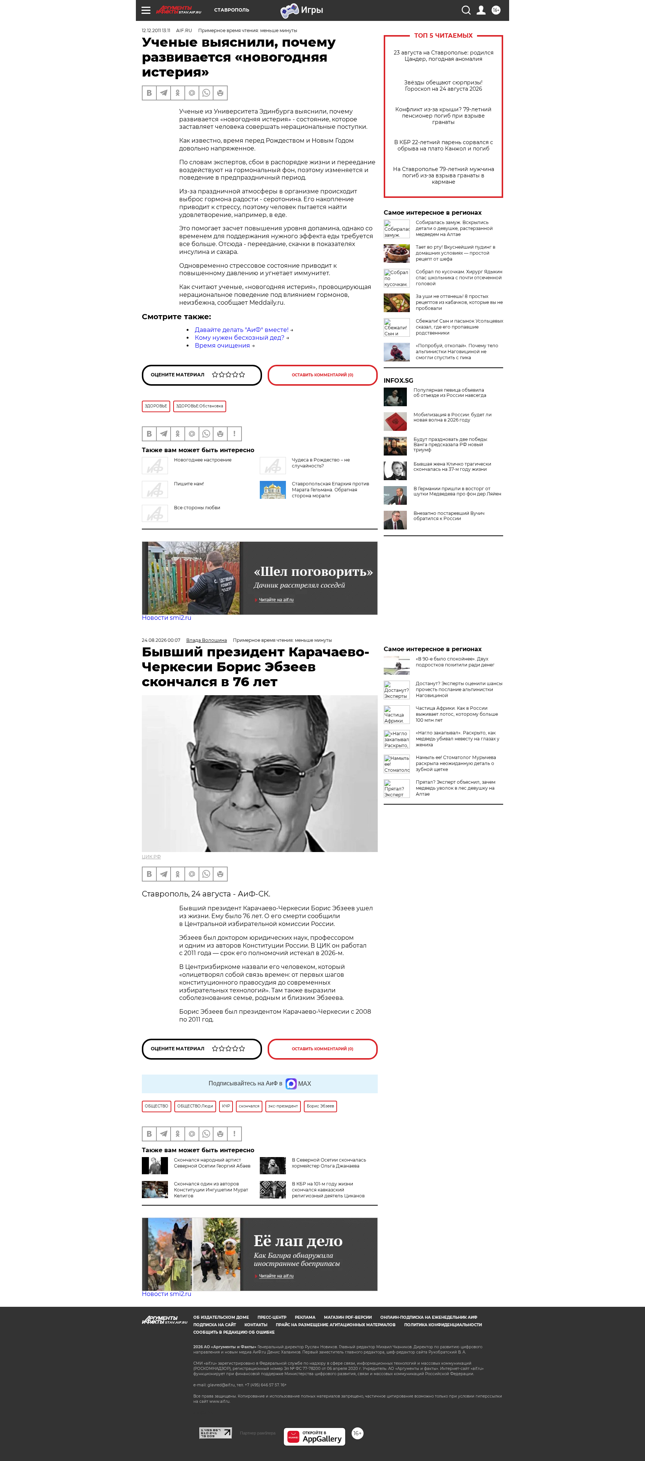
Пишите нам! (189, 484)
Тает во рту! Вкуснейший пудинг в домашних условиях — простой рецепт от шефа (455, 253)
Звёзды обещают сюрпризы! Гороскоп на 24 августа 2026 (443, 86)
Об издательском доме (221, 1317)
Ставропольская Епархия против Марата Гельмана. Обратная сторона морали (330, 489)
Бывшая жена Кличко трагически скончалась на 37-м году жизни (452, 466)
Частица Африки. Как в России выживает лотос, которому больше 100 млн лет (457, 714)
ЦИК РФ (151, 856)
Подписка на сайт (214, 1324)
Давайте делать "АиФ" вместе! (242, 329)
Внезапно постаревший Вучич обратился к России (449, 516)
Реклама (305, 1317)
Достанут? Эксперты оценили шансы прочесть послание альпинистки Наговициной (459, 689)
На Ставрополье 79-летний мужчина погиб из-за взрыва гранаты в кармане (443, 175)
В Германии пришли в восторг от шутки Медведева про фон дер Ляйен (457, 491)
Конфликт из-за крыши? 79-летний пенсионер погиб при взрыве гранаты (443, 115)
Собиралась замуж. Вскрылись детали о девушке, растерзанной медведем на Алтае (454, 228)
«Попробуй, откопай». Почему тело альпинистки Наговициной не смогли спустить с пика (457, 351)
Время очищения (222, 345)
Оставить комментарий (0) (322, 375)
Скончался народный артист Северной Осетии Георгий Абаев (212, 1163)
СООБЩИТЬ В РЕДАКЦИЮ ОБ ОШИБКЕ (234, 1332)
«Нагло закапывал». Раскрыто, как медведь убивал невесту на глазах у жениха (457, 738)
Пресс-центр (272, 1317)
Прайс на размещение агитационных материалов (336, 1324)
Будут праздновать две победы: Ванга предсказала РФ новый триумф (451, 445)
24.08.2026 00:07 (161, 640)
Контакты (255, 1324)
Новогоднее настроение (202, 460)
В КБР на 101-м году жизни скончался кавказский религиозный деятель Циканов (328, 1190)
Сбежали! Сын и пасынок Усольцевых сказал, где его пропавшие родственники (459, 327)
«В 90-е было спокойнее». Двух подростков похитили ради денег (455, 662)
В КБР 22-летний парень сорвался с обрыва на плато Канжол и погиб (443, 145)
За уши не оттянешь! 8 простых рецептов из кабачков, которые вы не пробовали (459, 302)
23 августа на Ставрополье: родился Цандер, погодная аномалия (443, 56)
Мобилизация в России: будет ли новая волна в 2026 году (453, 417)
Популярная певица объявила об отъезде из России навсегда (450, 393)
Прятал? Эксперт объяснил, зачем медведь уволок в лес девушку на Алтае (455, 788)
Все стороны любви (197, 507)
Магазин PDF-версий (348, 1317)
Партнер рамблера (257, 1433)
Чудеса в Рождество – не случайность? (321, 463)
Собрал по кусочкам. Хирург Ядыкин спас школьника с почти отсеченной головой (459, 277)
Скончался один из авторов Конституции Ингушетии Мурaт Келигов (211, 1190)
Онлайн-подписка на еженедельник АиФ (428, 1317)
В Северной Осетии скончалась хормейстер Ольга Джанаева (329, 1163)
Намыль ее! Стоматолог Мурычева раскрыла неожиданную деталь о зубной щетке (456, 763)
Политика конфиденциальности (443, 1324)
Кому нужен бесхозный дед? (239, 337)
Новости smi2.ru (166, 617)
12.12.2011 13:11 (156, 30)
